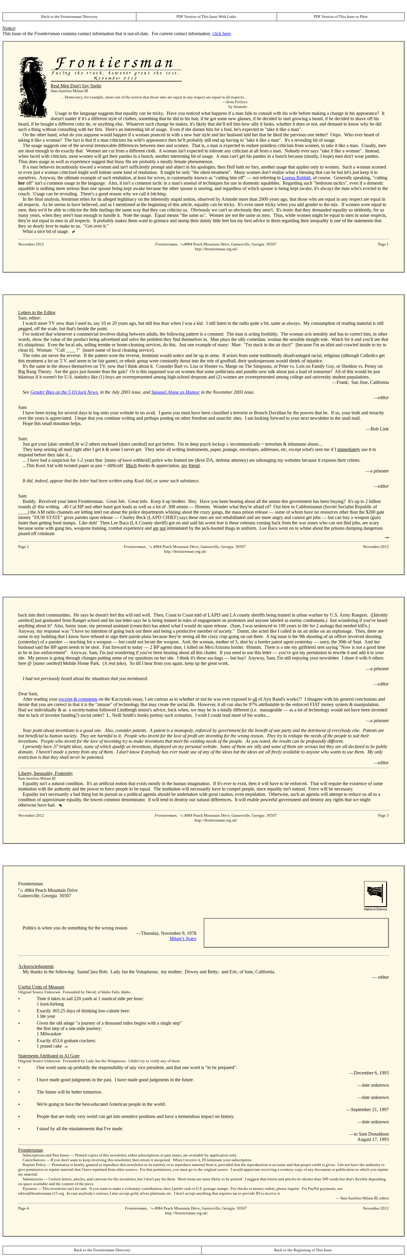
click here (221, 33)
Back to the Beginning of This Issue (303, 1250)
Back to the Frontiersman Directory (69, 16)
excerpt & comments (78, 699)
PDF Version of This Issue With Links (206, 16)
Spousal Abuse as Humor (175, 392)
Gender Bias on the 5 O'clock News (64, 392)
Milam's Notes (183, 938)
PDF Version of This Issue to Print (341, 16)
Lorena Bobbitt (296, 177)
